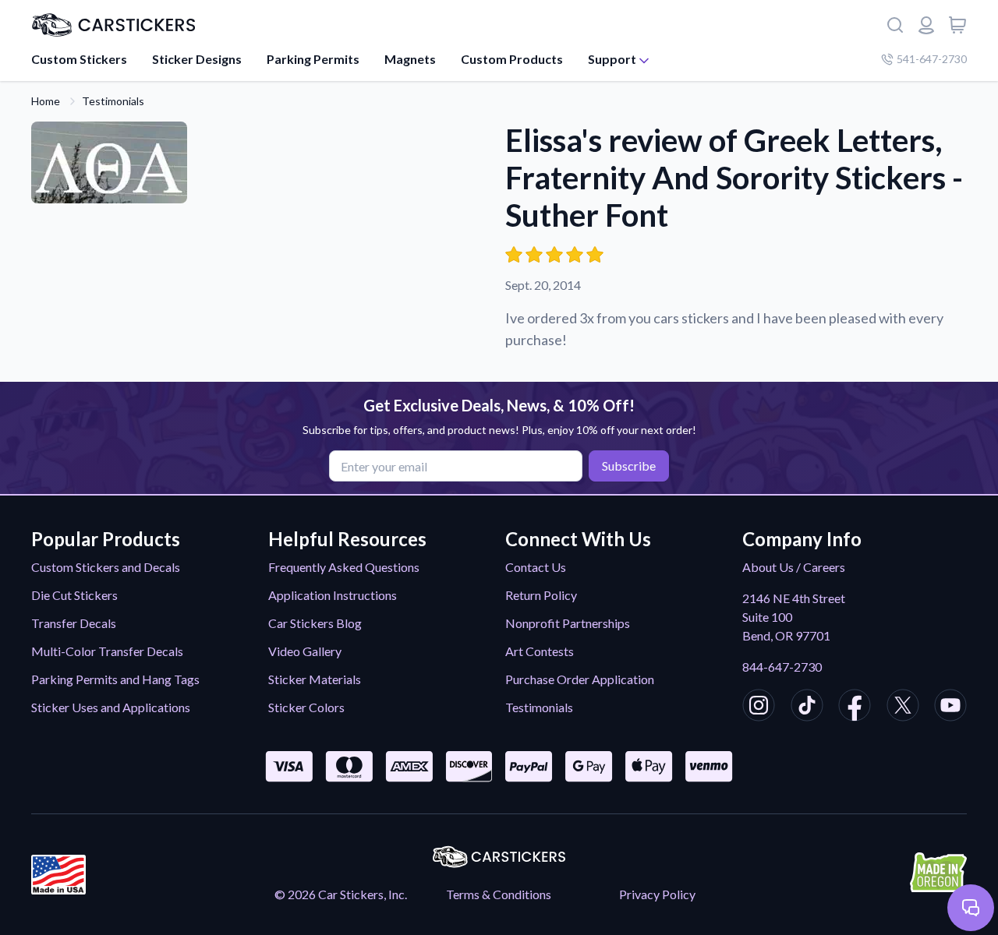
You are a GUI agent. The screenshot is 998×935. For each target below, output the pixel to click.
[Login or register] (926, 25)
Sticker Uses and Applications (110, 707)
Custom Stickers (79, 58)
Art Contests (539, 651)
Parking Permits (313, 58)
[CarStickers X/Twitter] (903, 707)
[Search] (895, 25)
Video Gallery (305, 651)
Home (45, 101)
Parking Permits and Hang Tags (115, 679)
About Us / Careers (793, 566)
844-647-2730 (782, 666)
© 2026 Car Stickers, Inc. (340, 894)
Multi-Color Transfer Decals (107, 651)
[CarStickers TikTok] (807, 707)
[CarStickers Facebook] (854, 707)
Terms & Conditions (498, 894)
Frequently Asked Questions (343, 566)
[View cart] (957, 25)
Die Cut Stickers (74, 594)
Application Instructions (332, 594)
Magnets (410, 58)
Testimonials (113, 101)
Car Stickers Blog (315, 623)
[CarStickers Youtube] (950, 707)
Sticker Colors (306, 707)
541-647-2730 (932, 58)
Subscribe (629, 465)
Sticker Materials (314, 679)
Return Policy (541, 594)
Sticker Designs (197, 58)
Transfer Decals (73, 623)
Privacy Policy (657, 894)
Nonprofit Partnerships (567, 623)
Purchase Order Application (579, 679)
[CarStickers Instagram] (758, 707)
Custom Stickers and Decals (105, 566)
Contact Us (535, 566)
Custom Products (512, 58)
